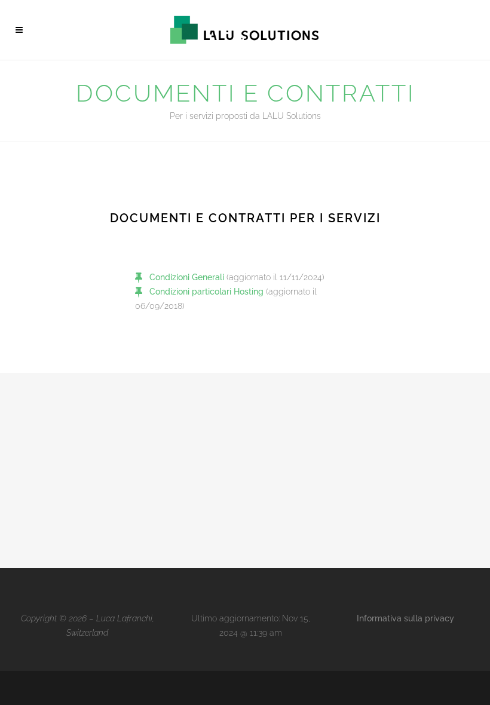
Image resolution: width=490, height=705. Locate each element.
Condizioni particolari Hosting (206, 291)
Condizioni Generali (186, 277)
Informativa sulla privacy (405, 618)
